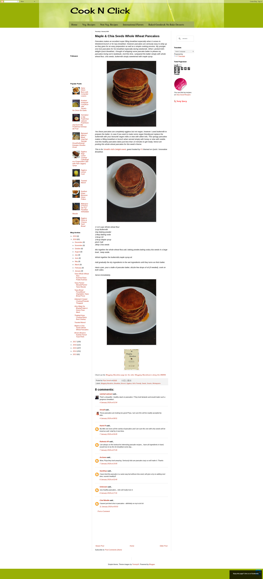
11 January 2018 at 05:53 (109, 506)
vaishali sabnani (106, 394)
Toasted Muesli (80, 322)
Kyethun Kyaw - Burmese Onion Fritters (84, 195)
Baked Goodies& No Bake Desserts (166, 24)
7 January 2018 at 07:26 (108, 450)
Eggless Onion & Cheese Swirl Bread (84, 222)
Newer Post (100, 546)
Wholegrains (156, 383)
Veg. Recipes (88, 24)
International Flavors (133, 24)
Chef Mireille (104, 500)
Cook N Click (100, 10)
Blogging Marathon (107, 383)
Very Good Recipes (183, 95)
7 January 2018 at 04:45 (108, 434)
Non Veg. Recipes (109, 24)
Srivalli (102, 410)
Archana (103, 457)
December (79, 242)
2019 (75, 236)
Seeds (144, 383)
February (78, 268)
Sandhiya (103, 471)
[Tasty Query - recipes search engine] (180, 103)
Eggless (129, 383)
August (77, 252)
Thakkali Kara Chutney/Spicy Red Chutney (80, 317)
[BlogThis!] (124, 380)
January (78, 271)
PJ (142, 149)
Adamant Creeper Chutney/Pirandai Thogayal (81, 301)
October (78, 248)
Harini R (103, 426)
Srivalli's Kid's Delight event (115, 149)
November (79, 245)
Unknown (103, 487)
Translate (181, 56)
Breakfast (117, 383)
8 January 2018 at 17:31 (108, 493)
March (77, 264)
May (76, 261)
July (76, 255)
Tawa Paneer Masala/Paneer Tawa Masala (80, 285)
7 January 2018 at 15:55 (108, 464)
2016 (75, 345)
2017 (75, 342)
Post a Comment (104, 511)
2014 (75, 351)
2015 (75, 348)
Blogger (152, 564)
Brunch (123, 383)
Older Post (163, 546)
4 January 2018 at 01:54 (108, 402)
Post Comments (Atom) (113, 550)
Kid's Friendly (137, 383)
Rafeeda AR (104, 441)
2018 (75, 239)
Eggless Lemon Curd (84, 172)
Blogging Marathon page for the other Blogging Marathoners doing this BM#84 (136, 375)
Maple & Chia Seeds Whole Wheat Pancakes (81, 328)
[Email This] (123, 380)
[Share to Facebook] (128, 380)
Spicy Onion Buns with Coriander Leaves (84, 92)
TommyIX (135, 564)
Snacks (149, 383)
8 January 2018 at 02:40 (108, 479)
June (77, 258)
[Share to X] (126, 380)
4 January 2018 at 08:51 (108, 418)
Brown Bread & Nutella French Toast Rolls (80, 335)
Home (74, 24)
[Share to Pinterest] (130, 380)
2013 (75, 354)
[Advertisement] (131, 529)
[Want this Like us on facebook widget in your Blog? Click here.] (260, 577)
